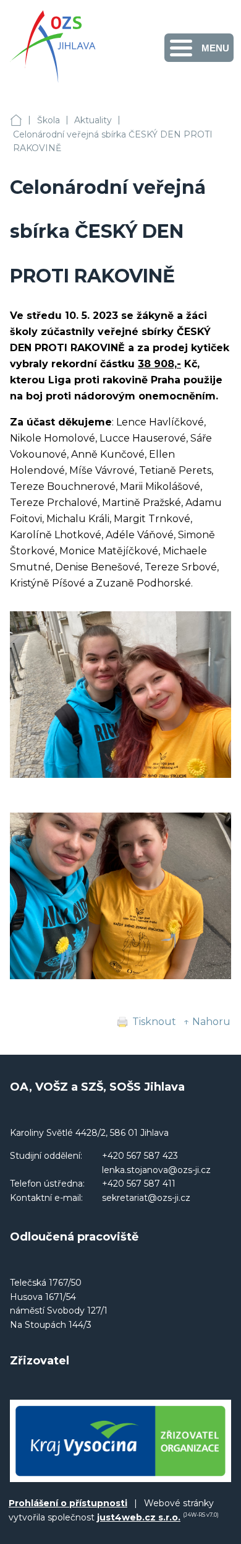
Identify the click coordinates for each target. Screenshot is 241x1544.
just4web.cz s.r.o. (138, 1517)
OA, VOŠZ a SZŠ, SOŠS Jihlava (16, 120)
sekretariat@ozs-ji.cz (146, 1197)
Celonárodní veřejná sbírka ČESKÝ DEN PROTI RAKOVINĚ (113, 141)
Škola (48, 120)
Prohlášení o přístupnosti (68, 1503)
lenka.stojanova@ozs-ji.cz (156, 1169)
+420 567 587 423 (140, 1155)
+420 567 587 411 (138, 1183)
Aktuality (93, 120)
